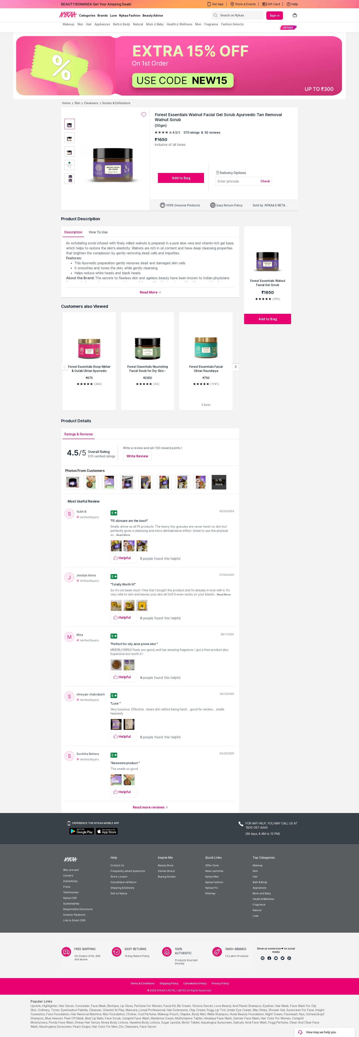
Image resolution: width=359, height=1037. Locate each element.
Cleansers (91, 103)
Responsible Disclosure (78, 909)
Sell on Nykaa (119, 893)
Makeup (258, 865)
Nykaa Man (212, 876)
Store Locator (119, 876)
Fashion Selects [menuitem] (232, 24)
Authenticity (70, 881)
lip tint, (220, 1010)
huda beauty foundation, (247, 1014)
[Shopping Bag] (294, 15)
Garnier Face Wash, (246, 1018)
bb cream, (184, 1006)
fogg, (210, 1010)
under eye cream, (239, 1010)
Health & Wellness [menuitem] (179, 24)
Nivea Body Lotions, (115, 1022)
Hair (255, 876)
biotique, (113, 1006)
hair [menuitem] (89, 24)
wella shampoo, (218, 1014)
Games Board (166, 871)
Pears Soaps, (82, 1026)
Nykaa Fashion (129, 15)
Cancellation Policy (195, 983)
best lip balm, (94, 1018)
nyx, (302, 1014)
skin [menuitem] (80, 24)
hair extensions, (177, 1010)
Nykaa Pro (211, 887)
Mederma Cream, (162, 1018)
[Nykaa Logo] (68, 14)
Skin (77, 103)
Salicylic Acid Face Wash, (250, 1022)
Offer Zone (212, 865)
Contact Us (117, 865)
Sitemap (210, 893)
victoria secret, (202, 1006)
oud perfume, (147, 1014)
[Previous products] (64, 367)
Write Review (137, 456)
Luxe (255, 915)
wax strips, (260, 1010)
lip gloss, (126, 1006)
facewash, (291, 1014)
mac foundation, (114, 1014)
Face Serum (148, 1026)
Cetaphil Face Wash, (136, 1018)
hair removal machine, (86, 1014)
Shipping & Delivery (122, 887)
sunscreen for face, (300, 1010)
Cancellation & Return (123, 882)
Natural (257, 910)
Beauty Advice (153, 15)
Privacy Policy (220, 983)
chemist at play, (114, 1010)
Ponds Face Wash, (61, 1022)
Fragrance (259, 904)
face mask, (99, 1006)
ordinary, (44, 1010)
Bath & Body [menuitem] (121, 24)
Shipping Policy (169, 983)
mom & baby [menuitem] (155, 24)
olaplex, (185, 1014)
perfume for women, (148, 1006)
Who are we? (71, 869)
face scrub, (113, 1018)
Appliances (259, 887)
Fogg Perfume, (278, 1022)
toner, (55, 1010)
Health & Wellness (263, 899)
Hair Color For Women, (276, 1018)
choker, (131, 1014)
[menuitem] (288, 27)
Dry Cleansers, (129, 1026)
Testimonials (71, 892)
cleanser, (95, 1010)
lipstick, (36, 1006)
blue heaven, (54, 1018)
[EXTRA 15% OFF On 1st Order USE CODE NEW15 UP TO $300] (179, 66)
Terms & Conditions (142, 983)
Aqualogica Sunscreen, (216, 1022)
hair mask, (282, 1006)
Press (66, 886)
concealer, (82, 1006)
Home (66, 103)
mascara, (132, 1010)
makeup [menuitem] (68, 24)
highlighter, (50, 1006)
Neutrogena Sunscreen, (55, 1026)
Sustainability (71, 903)
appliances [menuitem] (102, 24)
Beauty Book (165, 865)
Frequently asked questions (128, 871)
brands (102, 15)
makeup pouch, (168, 1014)
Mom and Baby (262, 893)
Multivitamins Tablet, (189, 1018)
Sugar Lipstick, (171, 1022)
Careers (68, 875)
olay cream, (197, 1010)
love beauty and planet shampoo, (238, 1006)
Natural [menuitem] (138, 24)
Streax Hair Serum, (87, 1022)
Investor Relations (74, 914)
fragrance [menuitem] (211, 24)
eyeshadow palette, (74, 1010)
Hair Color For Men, (105, 1026)
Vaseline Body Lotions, (144, 1022)
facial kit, (170, 1006)
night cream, (274, 1014)
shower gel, (277, 1010)
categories (87, 15)
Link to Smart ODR (74, 920)
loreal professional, (152, 1010)
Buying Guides (167, 876)
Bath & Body (260, 882)
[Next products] (235, 367)
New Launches (214, 871)
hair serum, (66, 1006)
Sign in (275, 15)
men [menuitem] (198, 24)
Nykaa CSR (70, 897)
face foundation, (58, 1014)
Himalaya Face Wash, (218, 1018)
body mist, (199, 1014)
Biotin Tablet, (191, 1022)
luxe (113, 15)
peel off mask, (74, 1018)
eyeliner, (268, 1006)
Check (265, 181)
